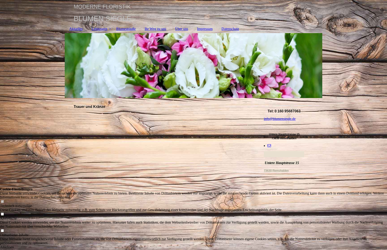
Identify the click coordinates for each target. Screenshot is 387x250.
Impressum (205, 29)
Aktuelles (76, 29)
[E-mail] (269, 145)
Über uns (181, 29)
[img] (193, 65)
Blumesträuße (126, 29)
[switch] (2, 202)
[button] (193, 247)
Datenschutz (230, 29)
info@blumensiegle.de (280, 119)
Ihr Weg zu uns (155, 29)
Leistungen (99, 29)
